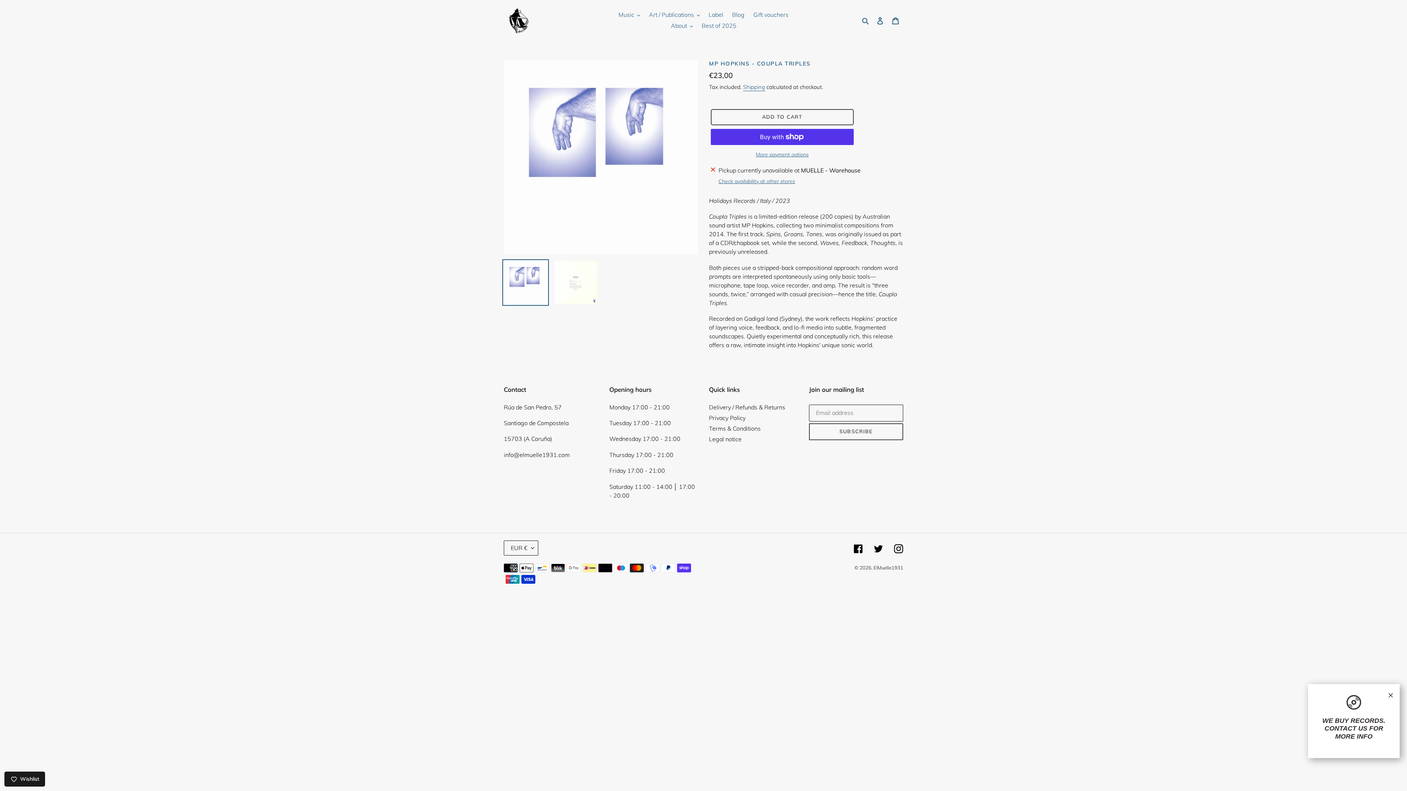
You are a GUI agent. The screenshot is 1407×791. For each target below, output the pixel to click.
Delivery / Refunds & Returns (747, 407)
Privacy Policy (727, 418)
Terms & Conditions (735, 428)
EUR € (519, 548)
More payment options (782, 154)
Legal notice (725, 439)
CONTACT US (1346, 728)
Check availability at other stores (757, 181)
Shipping (754, 86)
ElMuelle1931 (888, 568)
